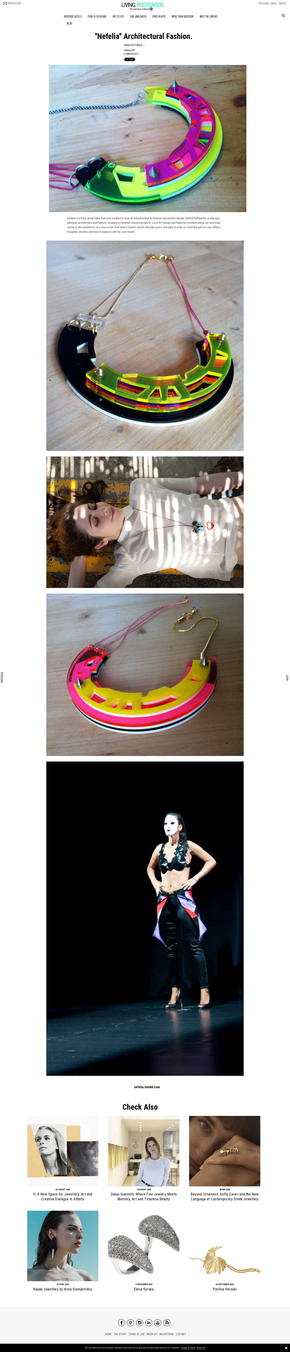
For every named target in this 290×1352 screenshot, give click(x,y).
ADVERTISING (167, 1334)
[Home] (146, 5)
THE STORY (263, 3)
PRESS (274, 3)
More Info (201, 1347)
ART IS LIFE (118, 16)
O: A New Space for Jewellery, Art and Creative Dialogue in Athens (63, 1196)
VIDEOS (282, 3)
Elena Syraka (144, 1289)
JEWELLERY (129, 50)
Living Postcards (133, 45)
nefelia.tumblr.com (147, 1087)
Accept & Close (188, 1347)
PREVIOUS (2, 677)
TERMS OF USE (136, 1334)
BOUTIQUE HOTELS (73, 16)
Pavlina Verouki (225, 1289)
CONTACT (181, 1334)
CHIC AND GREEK (138, 16)
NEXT (287, 678)
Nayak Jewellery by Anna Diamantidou (62, 1289)
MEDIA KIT (152, 1334)
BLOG (69, 23)
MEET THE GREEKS (209, 16)
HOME (108, 1334)
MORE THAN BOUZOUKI (183, 16)
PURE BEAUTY (159, 16)
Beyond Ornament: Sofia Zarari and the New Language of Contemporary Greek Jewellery (225, 1196)
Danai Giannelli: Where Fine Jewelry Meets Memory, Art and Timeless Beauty (144, 1196)
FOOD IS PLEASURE (97, 16)
